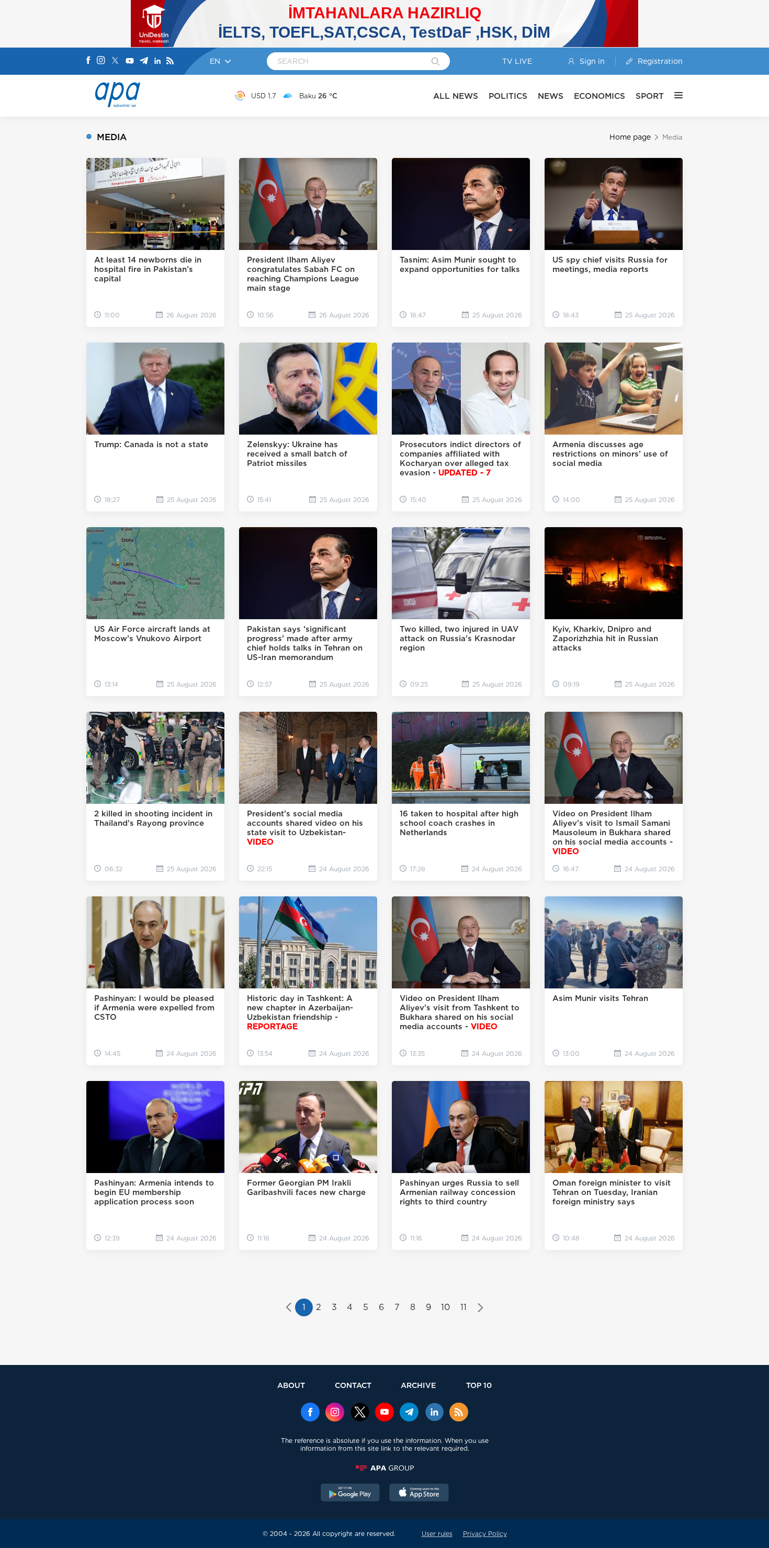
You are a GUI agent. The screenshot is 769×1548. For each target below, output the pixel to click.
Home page (630, 137)
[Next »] (480, 1308)
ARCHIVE (418, 1385)
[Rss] (170, 61)
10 (445, 1307)
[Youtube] (130, 61)
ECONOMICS (599, 96)
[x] (359, 1413)
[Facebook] (88, 61)
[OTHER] (673, 95)
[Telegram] (144, 61)
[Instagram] (101, 61)
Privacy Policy (485, 1534)
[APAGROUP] (384, 1468)
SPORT (650, 96)
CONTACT (353, 1385)
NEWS (550, 96)
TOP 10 (479, 1385)
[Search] (435, 62)
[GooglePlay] (350, 1494)
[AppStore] (419, 1494)
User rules (437, 1534)
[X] (115, 61)
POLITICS (508, 96)
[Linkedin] (157, 61)
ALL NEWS (455, 96)
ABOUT (291, 1385)
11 (463, 1307)
